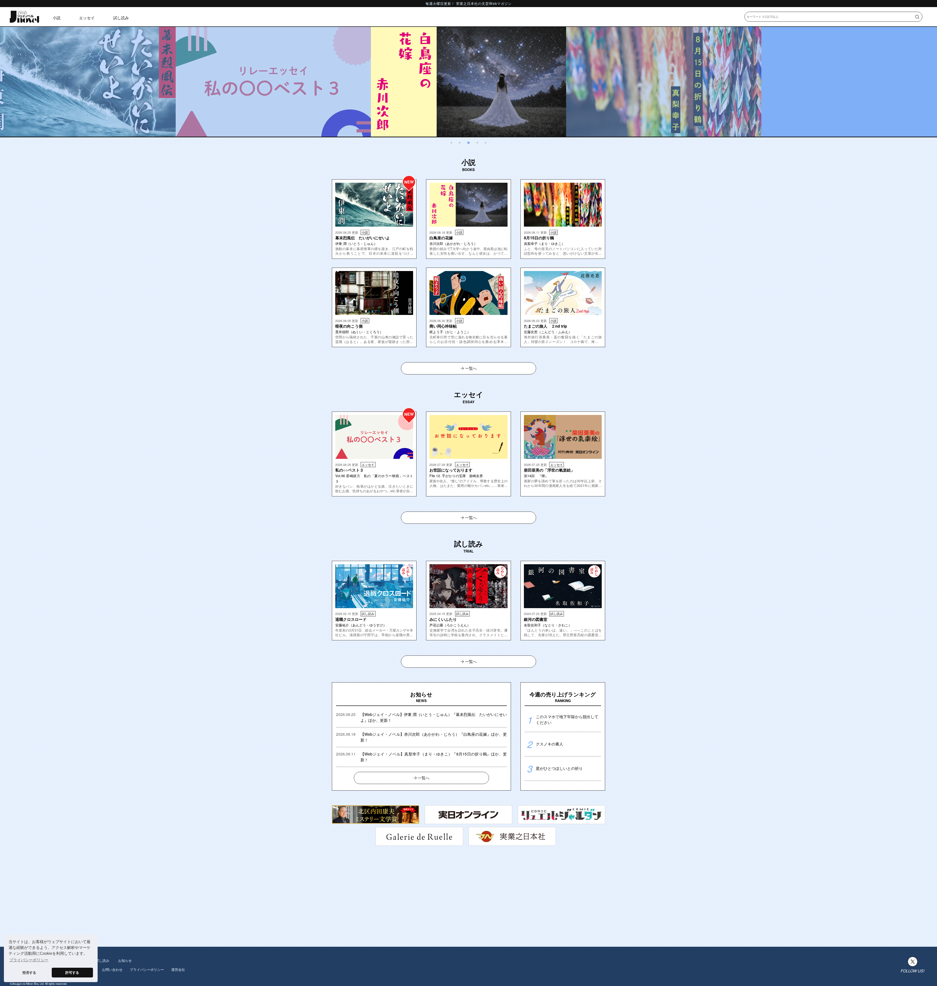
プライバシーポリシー (147, 969)
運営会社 (178, 969)
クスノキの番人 (549, 744)
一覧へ (471, 368)
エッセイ (87, 17)
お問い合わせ (112, 969)
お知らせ (125, 960)
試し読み (121, 17)
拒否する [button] (29, 973)
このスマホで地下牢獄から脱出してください (567, 719)
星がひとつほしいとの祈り (559, 768)
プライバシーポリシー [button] (28, 960)
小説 (57, 17)
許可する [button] (72, 973)
